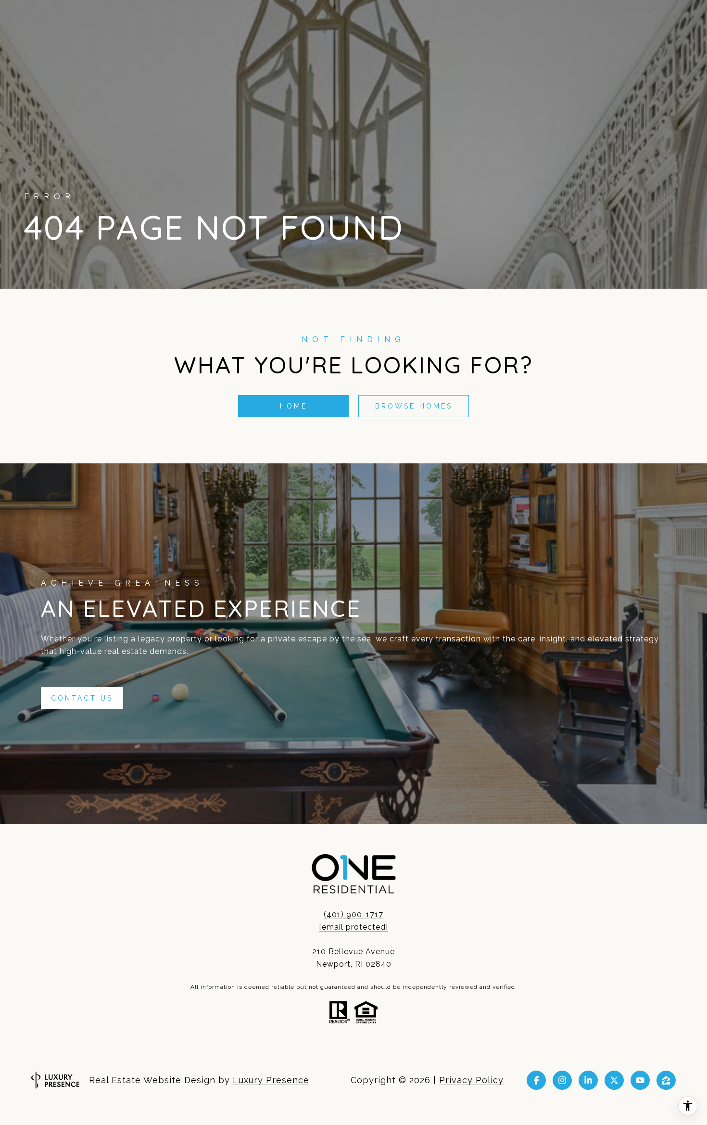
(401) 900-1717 (353, 914)
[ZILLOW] (666, 1080)
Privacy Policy (471, 1080)
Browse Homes (414, 406)
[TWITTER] (614, 1080)
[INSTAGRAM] (562, 1080)
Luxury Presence (271, 1080)
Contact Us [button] (82, 698)
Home (293, 406)
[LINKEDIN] (588, 1080)
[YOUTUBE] (640, 1080)
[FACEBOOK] (536, 1080)
